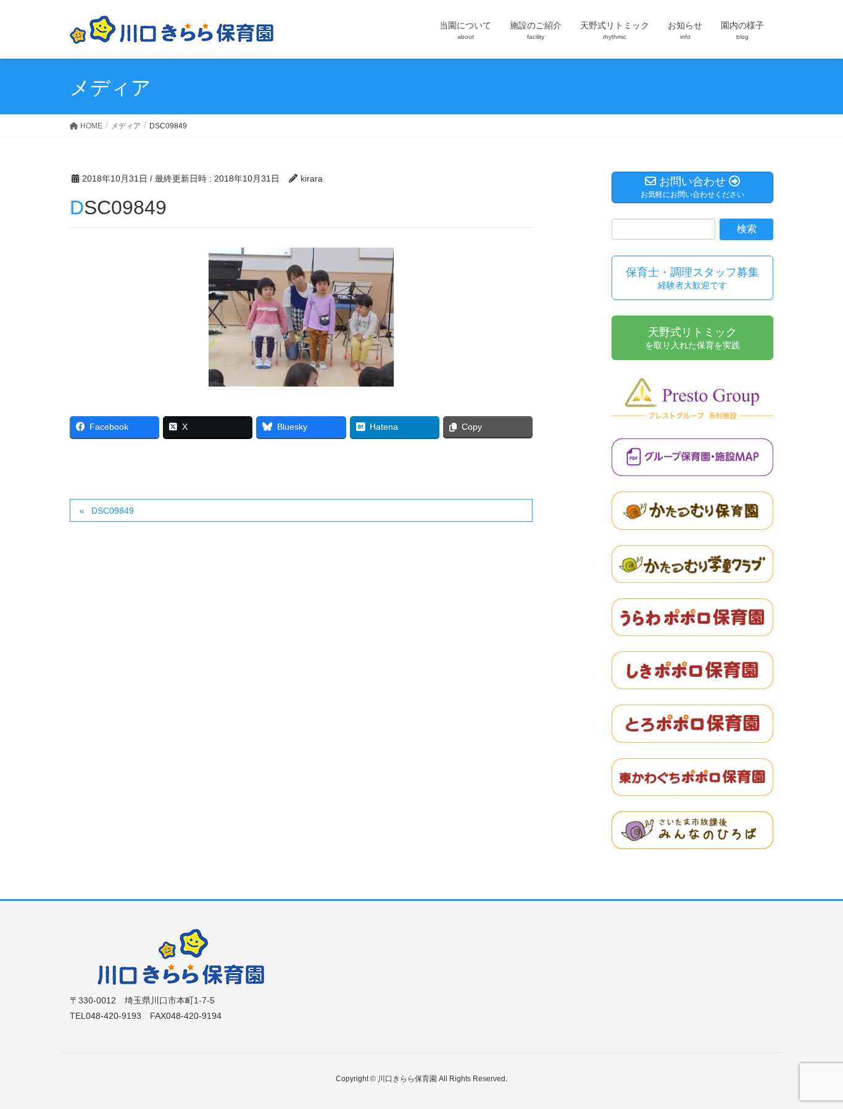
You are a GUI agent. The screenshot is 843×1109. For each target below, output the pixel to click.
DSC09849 (112, 511)
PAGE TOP (812, 1064)
